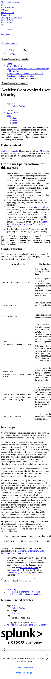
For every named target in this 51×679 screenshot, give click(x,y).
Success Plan (16, 570)
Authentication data (9, 151)
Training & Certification (11, 17)
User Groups (6, 22)
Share (9, 115)
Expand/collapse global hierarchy (15, 59)
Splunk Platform (19, 106)
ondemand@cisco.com (18, 572)
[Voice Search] (25, 50)
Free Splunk (6, 34)
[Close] (47, 654)
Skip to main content (10, 2)
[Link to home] (9, 43)
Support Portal (7, 20)
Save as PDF (12, 113)
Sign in (15, 54)
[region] (25, 665)
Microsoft (44, 151)
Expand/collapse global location (14, 83)
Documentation (7, 12)
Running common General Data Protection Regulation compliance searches (25, 74)
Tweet (14, 120)
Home (9, 64)
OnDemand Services (29, 567)
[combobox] (17, 50)
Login (5, 10)
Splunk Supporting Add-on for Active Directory (27, 223)
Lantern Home (7, 7)
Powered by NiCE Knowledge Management (27, 625)
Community (6, 15)
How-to (15, 613)
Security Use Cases (15, 66)
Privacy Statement (24, 667)
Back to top (11, 589)
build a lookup (41, 207)
